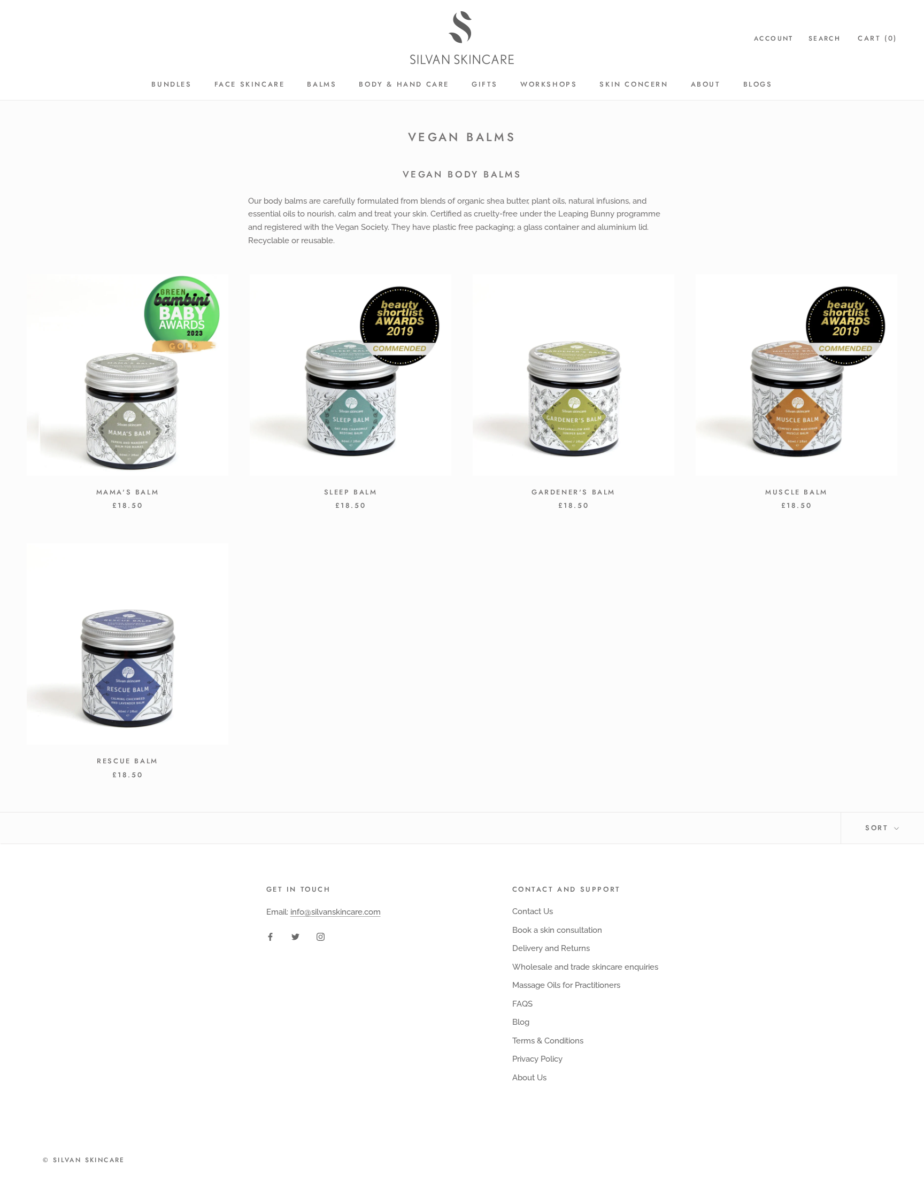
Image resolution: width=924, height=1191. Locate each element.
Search (824, 38)
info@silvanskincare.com (335, 912)
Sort (878, 828)
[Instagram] (321, 936)
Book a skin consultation (557, 930)
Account (774, 38)
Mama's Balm (127, 492)
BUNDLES (171, 84)
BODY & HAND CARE (404, 84)
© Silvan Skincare (84, 1160)
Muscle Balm (796, 492)
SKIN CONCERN (633, 84)
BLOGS (758, 84)
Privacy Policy (537, 1059)
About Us (529, 1077)
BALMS (321, 84)
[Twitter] (295, 936)
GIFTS (485, 84)
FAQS (522, 1004)
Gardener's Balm (573, 492)
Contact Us (532, 911)
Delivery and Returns (551, 948)
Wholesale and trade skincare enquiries (585, 967)
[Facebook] (270, 936)
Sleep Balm (351, 492)
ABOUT (706, 84)
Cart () (877, 38)
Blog (520, 1022)
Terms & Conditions (547, 1041)
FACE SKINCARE (249, 84)
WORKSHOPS (548, 84)
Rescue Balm (127, 761)
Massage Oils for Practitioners (566, 985)
